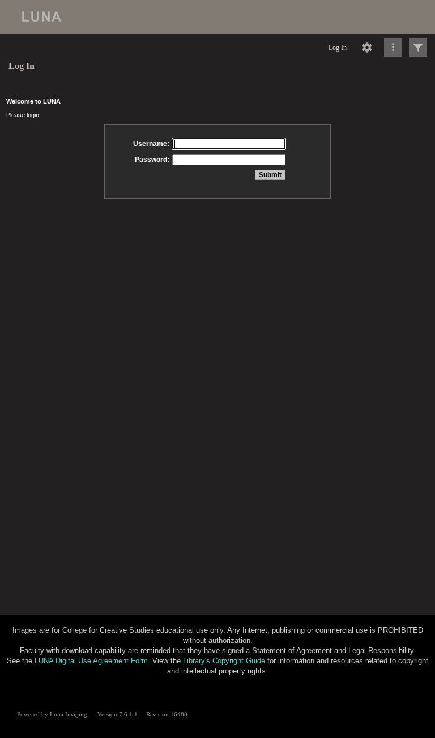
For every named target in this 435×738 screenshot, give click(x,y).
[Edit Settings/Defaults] (367, 47)
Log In (338, 48)
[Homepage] (217, 17)
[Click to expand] (418, 47)
